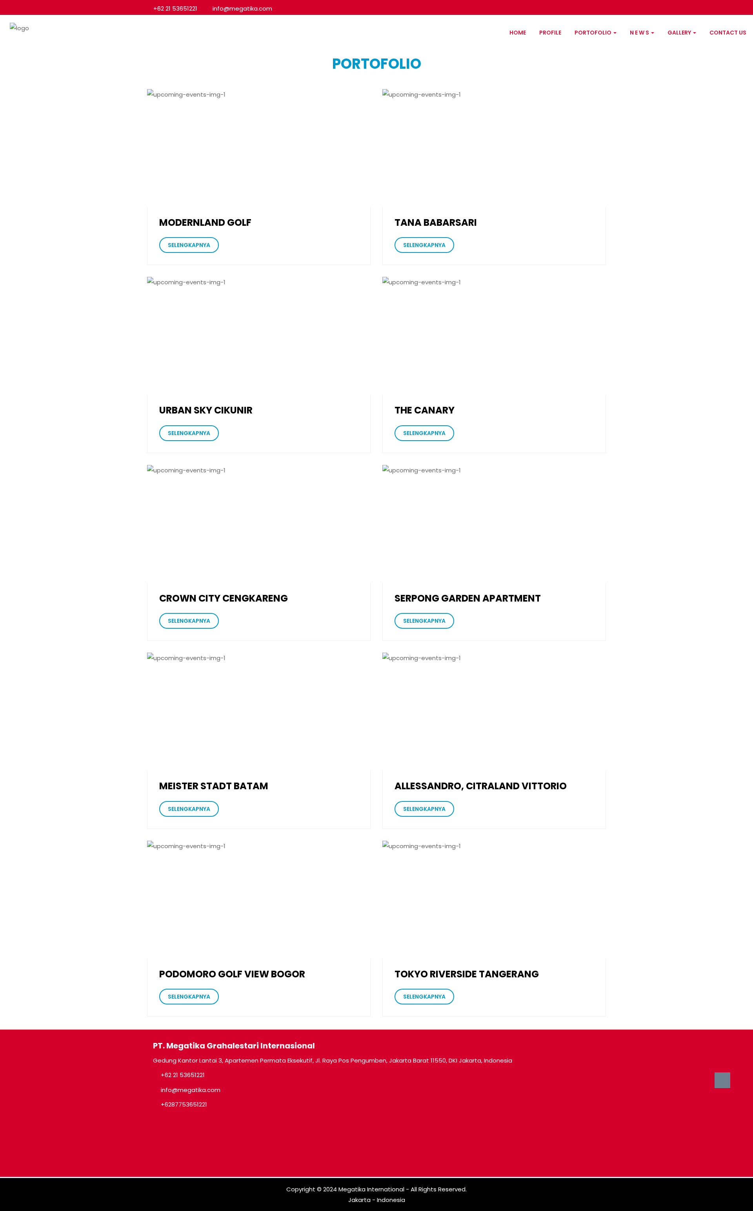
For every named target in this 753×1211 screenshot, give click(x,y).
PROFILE (550, 33)
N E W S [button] (640, 33)
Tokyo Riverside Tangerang (467, 974)
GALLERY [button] (680, 33)
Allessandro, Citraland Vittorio (481, 786)
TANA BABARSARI (436, 223)
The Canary (425, 410)
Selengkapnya (189, 245)
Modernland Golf (205, 223)
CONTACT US (727, 33)
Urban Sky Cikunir (206, 410)
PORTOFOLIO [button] (594, 33)
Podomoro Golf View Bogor (232, 974)
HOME (517, 33)
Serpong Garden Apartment (468, 598)
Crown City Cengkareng (223, 598)
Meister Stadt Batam (213, 786)
